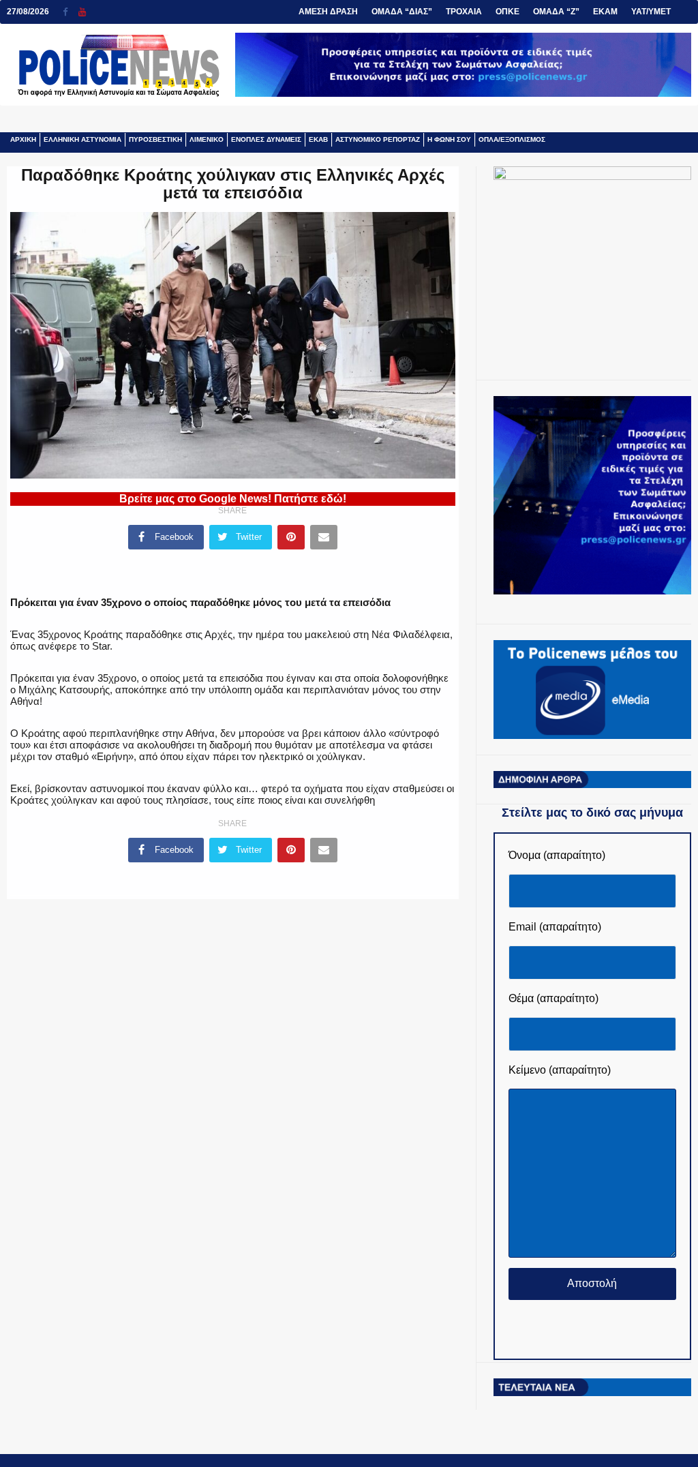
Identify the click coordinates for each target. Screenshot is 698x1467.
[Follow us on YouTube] (82, 12)
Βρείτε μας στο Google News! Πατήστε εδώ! (232, 498)
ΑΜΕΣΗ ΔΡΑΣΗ (328, 11)
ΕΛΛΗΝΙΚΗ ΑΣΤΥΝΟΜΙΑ (82, 139)
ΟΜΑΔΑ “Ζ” (556, 11)
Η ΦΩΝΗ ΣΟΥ (449, 139)
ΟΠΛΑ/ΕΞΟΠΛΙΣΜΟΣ (512, 139)
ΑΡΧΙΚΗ (23, 139)
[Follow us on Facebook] (70, 12)
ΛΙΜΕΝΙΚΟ (206, 139)
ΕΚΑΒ (318, 139)
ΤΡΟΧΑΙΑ (464, 11)
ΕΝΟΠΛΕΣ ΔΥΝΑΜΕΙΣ (266, 139)
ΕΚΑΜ (605, 11)
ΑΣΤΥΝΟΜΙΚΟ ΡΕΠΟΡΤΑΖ (377, 139)
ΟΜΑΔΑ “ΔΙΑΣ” (401, 11)
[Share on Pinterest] (291, 537)
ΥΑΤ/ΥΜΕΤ (651, 11)
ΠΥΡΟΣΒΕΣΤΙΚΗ (155, 139)
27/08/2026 (28, 11)
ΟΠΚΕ (507, 11)
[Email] (323, 537)
